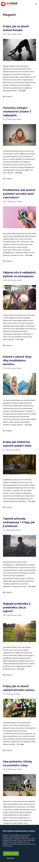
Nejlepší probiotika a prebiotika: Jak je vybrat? (17, 607)
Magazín (8, 96)
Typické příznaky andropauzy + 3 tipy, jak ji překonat (19, 522)
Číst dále (22, 91)
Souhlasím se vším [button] (10, 853)
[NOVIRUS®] (9, 4)
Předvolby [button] (10, 858)
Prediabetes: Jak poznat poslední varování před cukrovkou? (19, 193)
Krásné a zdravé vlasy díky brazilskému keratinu (17, 360)
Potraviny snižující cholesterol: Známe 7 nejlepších (17, 111)
